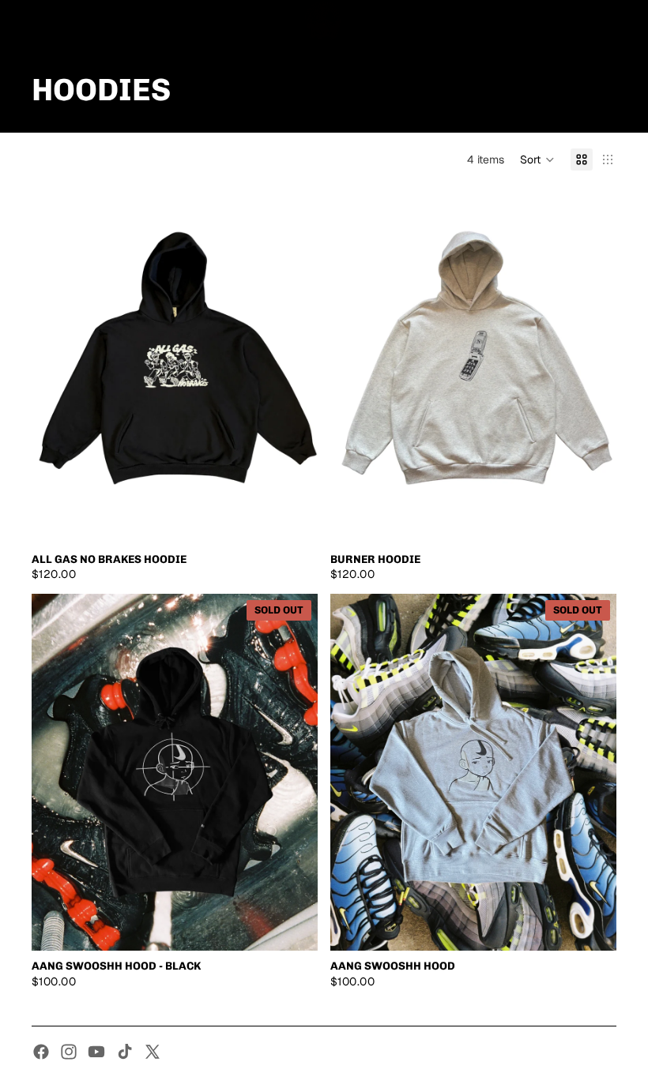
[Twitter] (152, 1051)
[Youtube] (96, 1051)
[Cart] (629, 19)
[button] (537, 159)
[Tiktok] (124, 1051)
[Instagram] (68, 1051)
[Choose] (293, 519)
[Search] (52, 19)
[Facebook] (41, 1051)
